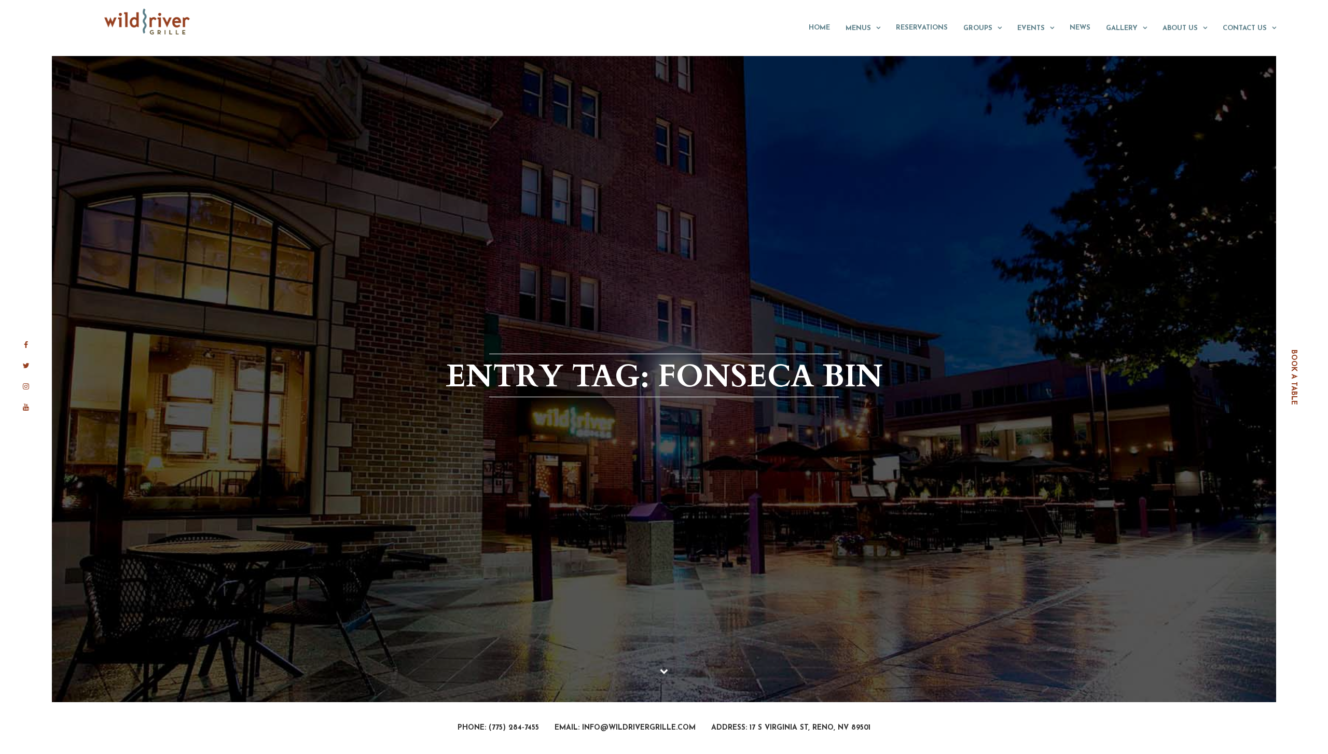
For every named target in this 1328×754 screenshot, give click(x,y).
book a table (1293, 377)
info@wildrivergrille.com (639, 728)
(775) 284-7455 (514, 728)
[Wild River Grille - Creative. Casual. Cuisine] (147, 21)
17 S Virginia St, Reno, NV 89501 (810, 728)
